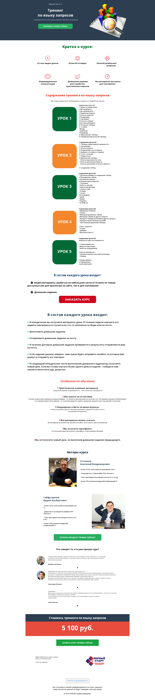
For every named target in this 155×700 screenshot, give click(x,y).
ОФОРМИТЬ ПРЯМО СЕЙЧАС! (55, 26)
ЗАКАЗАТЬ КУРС (77, 299)
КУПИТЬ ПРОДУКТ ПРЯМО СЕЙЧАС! (77, 537)
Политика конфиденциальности (77, 681)
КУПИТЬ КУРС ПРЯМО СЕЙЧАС (77, 642)
